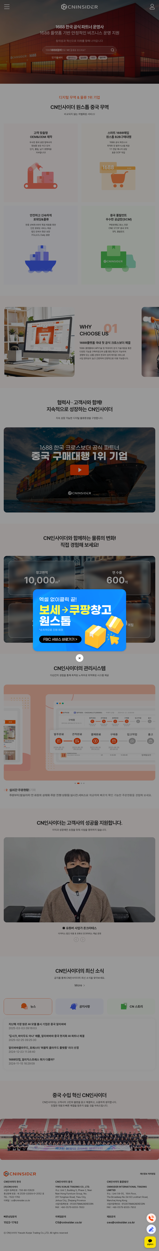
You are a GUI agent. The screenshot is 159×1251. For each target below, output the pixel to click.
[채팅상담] (150, 1242)
